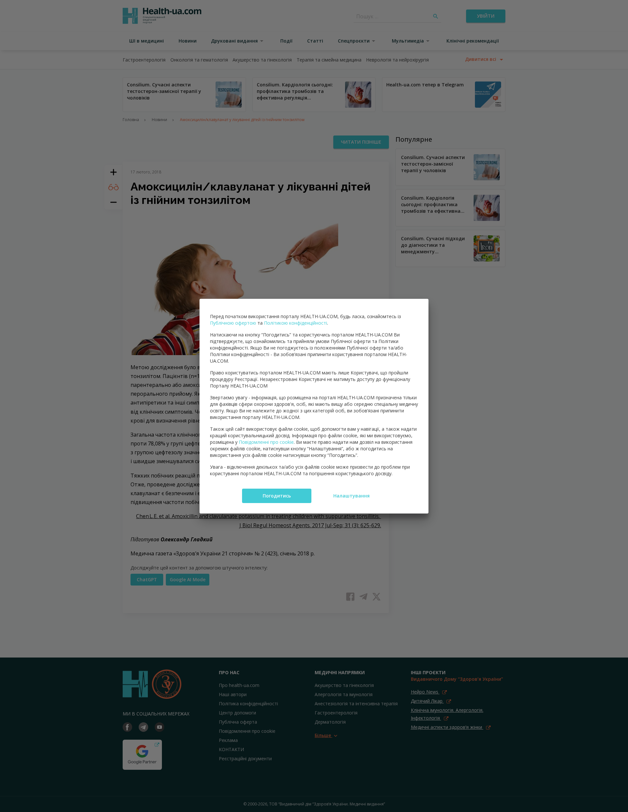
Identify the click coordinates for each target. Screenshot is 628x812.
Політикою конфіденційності (295, 323)
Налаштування (351, 496)
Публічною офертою (233, 323)
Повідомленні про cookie (266, 442)
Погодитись (277, 496)
